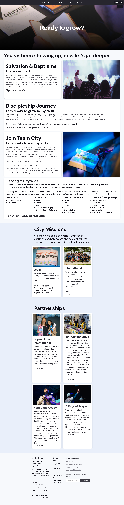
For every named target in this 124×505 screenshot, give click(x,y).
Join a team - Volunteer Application (25, 215)
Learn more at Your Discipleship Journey (28, 127)
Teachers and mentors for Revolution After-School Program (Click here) (44, 290)
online (79, 2)
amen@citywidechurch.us (75, 465)
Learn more (38, 368)
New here (58, 2)
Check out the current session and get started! (58, 124)
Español (118, 2)
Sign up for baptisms (17, 90)
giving (69, 2)
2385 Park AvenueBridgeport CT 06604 (73, 469)
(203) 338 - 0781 (72, 462)
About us (46, 2)
